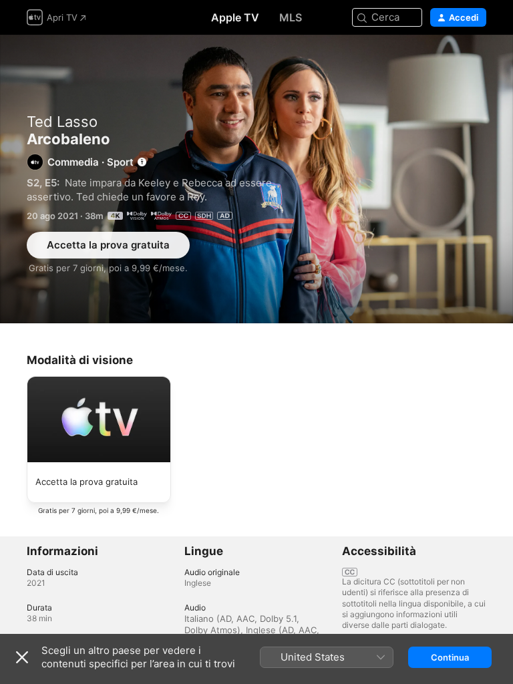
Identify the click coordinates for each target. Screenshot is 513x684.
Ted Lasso (62, 121)
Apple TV (235, 17)
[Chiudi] (22, 657)
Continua (450, 657)
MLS (290, 17)
